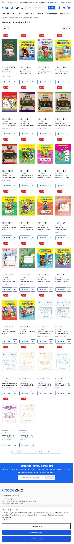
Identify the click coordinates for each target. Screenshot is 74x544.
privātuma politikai (48, 472)
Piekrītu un (37, 472)
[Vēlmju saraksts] (64, 7)
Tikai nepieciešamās (36, 532)
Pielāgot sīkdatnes (36, 526)
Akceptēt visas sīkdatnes (36, 539)
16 (48, 452)
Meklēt (51, 8)
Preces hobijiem (51, 14)
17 (53, 452)
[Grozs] (68, 7)
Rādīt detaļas (6, 520)
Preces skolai (29, 14)
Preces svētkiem (66, 14)
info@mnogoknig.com (50, 2)
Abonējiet (50, 477)
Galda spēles (16, 14)
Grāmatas (5, 14)
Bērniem (40, 14)
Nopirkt (8, 82)
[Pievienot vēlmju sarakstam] (15, 82)
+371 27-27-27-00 (65, 2)
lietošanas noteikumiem (33, 472)
